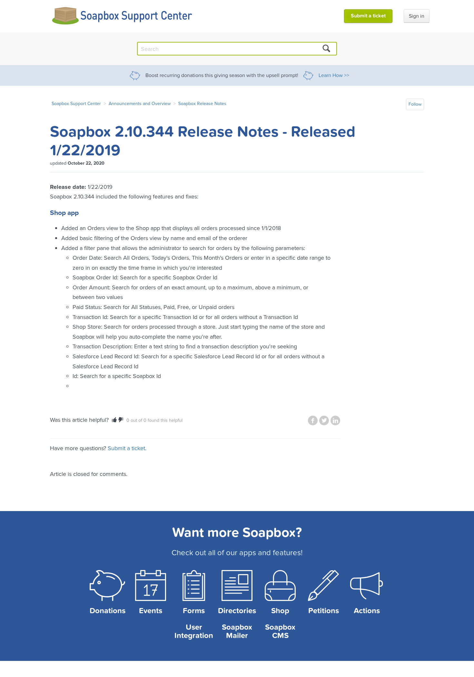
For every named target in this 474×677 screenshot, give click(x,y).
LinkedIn (335, 420)
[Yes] (114, 420)
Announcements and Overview (140, 103)
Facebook (313, 420)
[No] (120, 420)
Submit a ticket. (127, 448)
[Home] (122, 16)
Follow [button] (415, 104)
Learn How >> (334, 75)
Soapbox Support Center (76, 103)
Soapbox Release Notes (202, 103)
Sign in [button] (416, 16)
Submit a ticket (368, 16)
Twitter (324, 420)
